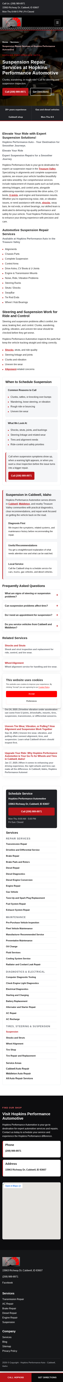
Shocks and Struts (15, 1037)
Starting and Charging (17, 995)
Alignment (10, 369)
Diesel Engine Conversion (19, 880)
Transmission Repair (16, 844)
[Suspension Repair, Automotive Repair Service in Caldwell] (12, 23)
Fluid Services (13, 952)
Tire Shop (11, 1049)
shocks (46, 202)
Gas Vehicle (12, 892)
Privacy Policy (9, 1351)
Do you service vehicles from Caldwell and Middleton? (28, 626)
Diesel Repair (13, 868)
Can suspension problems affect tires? (26, 606)
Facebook (7, 1282)
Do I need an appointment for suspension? (28, 615)
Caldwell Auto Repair (17, 1068)
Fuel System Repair (16, 904)
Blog (4, 1342)
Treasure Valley (47, 169)
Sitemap (6, 1346)
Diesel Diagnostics (15, 874)
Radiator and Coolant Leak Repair (23, 964)
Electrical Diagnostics (17, 989)
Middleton (24, 504)
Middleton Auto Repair (18, 1073)
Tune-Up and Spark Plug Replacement (25, 898)
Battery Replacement (16, 1001)
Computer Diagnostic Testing (21, 977)
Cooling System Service (18, 958)
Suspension (12, 1031)
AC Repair (11, 1013)
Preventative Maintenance (19, 940)
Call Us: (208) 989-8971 (13, 3)
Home (5, 42)
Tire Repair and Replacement (21, 1055)
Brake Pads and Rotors (18, 862)
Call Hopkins (16, 1377)
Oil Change (11, 946)
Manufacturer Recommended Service (25, 934)
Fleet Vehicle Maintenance (19, 928)
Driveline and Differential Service (23, 850)
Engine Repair (13, 886)
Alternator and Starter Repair (21, 1007)
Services (14, 42)
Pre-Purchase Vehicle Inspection (22, 922)
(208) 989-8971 (13, 1151)
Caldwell (13, 504)
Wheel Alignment (14, 1043)
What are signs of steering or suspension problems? (28, 595)
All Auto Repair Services (19, 1078)
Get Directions (41, 92)
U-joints (13, 195)
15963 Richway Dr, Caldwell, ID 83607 (20, 7)
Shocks (9, 350)
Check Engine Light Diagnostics (22, 983)
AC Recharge (13, 1019)
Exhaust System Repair (18, 910)
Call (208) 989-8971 (15, 92)
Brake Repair (12, 856)
